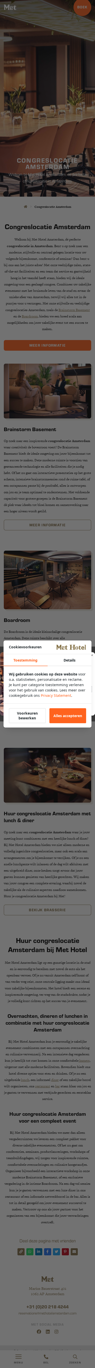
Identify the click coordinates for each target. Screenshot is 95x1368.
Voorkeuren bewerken (27, 715)
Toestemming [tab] (25, 660)
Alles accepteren (67, 715)
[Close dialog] (92, 655)
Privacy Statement (56, 695)
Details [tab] (69, 660)
